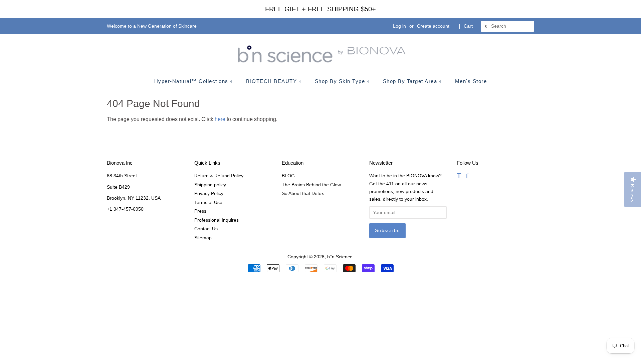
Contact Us (206, 228)
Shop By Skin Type (341, 81)
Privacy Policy (208, 193)
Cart (468, 26)
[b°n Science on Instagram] (475, 176)
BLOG (288, 175)
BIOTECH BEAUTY (272, 81)
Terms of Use (208, 202)
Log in (399, 26)
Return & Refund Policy (218, 175)
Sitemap (203, 237)
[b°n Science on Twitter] (459, 176)
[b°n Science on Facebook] (467, 176)
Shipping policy (210, 184)
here (220, 119)
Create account (433, 26)
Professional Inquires (216, 220)
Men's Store (471, 81)
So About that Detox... (305, 193)
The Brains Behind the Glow (311, 184)
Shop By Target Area (411, 81)
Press (200, 211)
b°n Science (340, 256)
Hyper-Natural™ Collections (192, 81)
